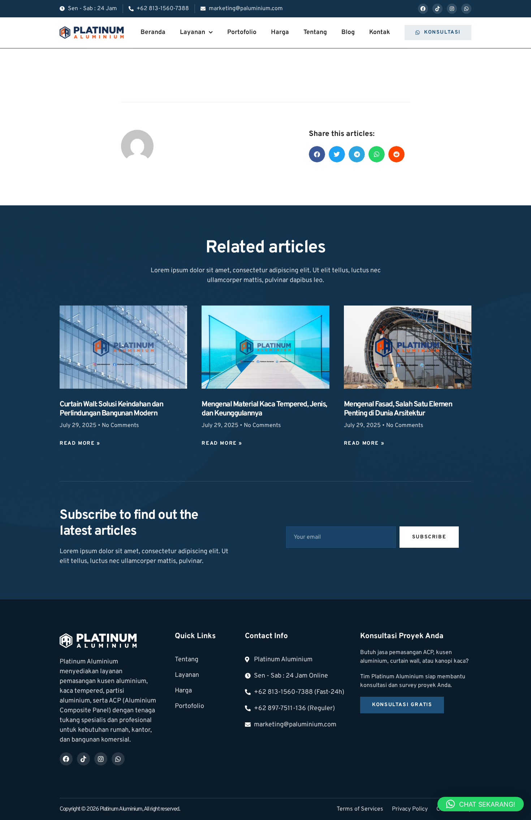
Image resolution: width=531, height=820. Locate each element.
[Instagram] (452, 9)
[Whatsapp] (466, 9)
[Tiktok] (437, 9)
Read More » (80, 443)
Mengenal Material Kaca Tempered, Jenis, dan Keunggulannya (264, 409)
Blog (348, 32)
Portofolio (241, 32)
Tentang (315, 32)
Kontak (379, 32)
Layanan (192, 32)
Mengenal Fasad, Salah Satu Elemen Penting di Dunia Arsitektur (398, 409)
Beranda (153, 32)
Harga (280, 32)
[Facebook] (423, 9)
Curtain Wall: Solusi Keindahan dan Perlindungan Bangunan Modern (111, 409)
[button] (317, 154)
